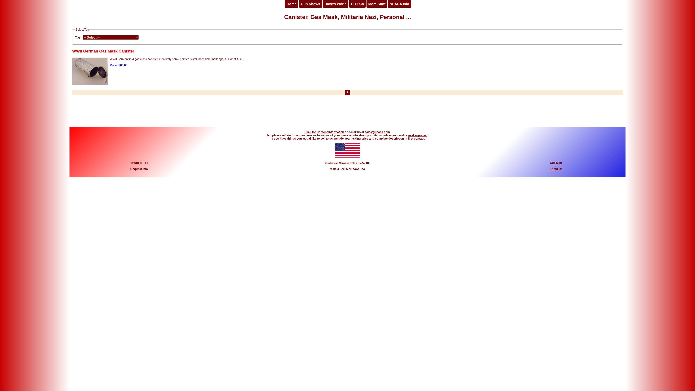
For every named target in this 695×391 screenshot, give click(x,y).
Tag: (78, 37)
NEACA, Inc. (361, 162)
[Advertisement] (347, 113)
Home (291, 4)
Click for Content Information (324, 132)
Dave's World (336, 4)
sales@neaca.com (377, 132)
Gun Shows (310, 4)
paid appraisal (417, 135)
